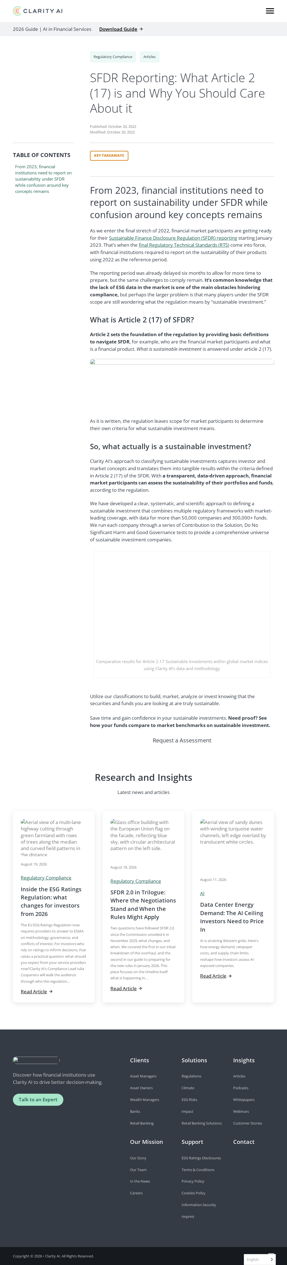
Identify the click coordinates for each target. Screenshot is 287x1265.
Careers (136, 1192)
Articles (150, 56)
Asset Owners (141, 1087)
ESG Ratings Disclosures (201, 1157)
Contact (243, 1142)
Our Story (138, 1157)
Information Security (199, 1204)
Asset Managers (143, 1076)
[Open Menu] (270, 11)
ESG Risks (189, 1099)
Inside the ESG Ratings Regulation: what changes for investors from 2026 (51, 901)
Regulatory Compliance (113, 56)
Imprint (188, 1216)
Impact (187, 1111)
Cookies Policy (193, 1192)
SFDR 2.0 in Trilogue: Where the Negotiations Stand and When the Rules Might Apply (143, 904)
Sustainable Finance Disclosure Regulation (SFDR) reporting (173, 238)
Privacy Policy (193, 1181)
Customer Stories (247, 1123)
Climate (188, 1087)
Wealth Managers (144, 1099)
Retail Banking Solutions (202, 1123)
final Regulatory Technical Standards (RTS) (184, 245)
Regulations (191, 1076)
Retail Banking (142, 1123)
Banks (135, 1111)
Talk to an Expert (38, 1099)
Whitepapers (243, 1099)
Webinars (241, 1111)
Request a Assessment (182, 740)
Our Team (138, 1169)
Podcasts (240, 1087)
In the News (140, 1181)
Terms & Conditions (198, 1169)
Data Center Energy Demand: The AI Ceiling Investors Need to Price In (232, 917)
